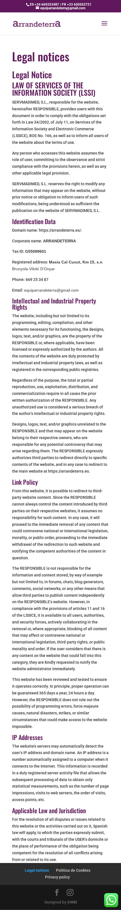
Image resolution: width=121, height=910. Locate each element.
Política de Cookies (73, 870)
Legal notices (37, 870)
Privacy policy (57, 877)
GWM (72, 902)
